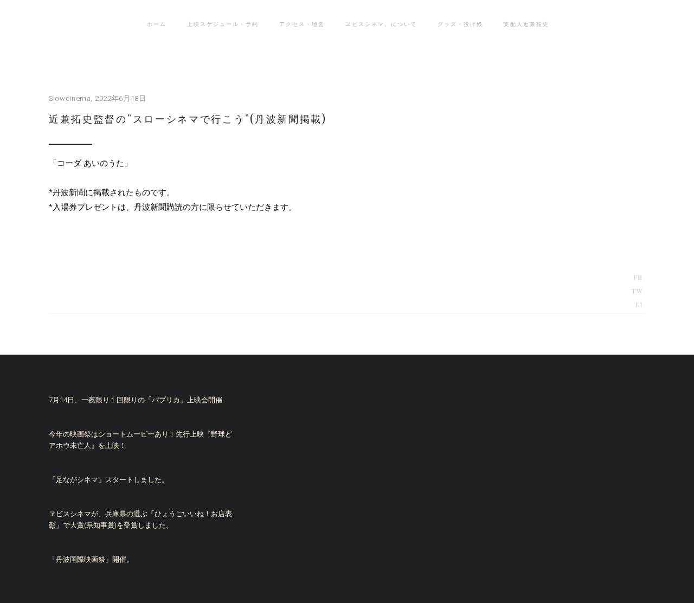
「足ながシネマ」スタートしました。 (109, 479)
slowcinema (70, 98)
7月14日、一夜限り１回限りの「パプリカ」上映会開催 (135, 400)
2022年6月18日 (120, 98)
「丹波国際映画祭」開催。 (91, 559)
